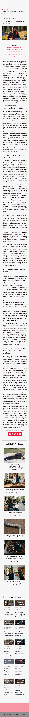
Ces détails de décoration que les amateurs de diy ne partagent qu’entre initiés (15, 490)
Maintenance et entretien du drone (14, 52)
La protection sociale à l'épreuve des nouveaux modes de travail (14, 513)
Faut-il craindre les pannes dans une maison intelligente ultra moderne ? (14, 582)
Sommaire (15, 45)
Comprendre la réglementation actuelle (14, 47)
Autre (7, 9)
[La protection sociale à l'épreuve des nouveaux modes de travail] (14, 503)
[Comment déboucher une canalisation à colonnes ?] (14, 526)
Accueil (3, 9)
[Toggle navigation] (4, 2)
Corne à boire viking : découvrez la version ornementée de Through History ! (14, 467)
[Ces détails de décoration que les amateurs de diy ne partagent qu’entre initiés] (14, 480)
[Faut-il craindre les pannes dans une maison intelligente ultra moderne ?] (14, 572)
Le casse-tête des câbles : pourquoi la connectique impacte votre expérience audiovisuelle (14, 559)
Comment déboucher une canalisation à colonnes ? (14, 536)
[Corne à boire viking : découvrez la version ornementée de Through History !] (14, 455)
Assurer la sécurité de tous (14, 51)
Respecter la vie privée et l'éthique (14, 49)
